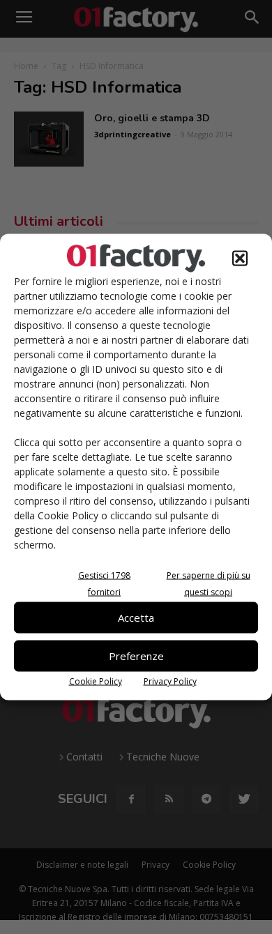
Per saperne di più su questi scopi (208, 583)
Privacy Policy (170, 681)
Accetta (136, 618)
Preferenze (136, 656)
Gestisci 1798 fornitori (104, 583)
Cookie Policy (95, 681)
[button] (240, 258)
